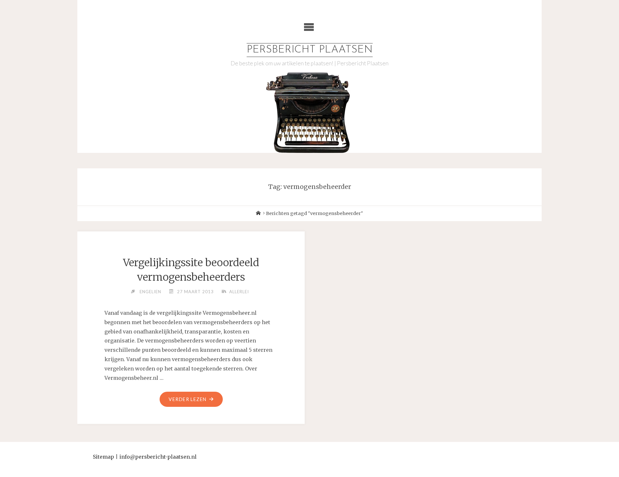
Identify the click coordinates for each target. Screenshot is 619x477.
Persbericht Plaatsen (310, 50)
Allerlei (239, 291)
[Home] (258, 213)
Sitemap (103, 457)
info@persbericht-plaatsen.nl (158, 457)
